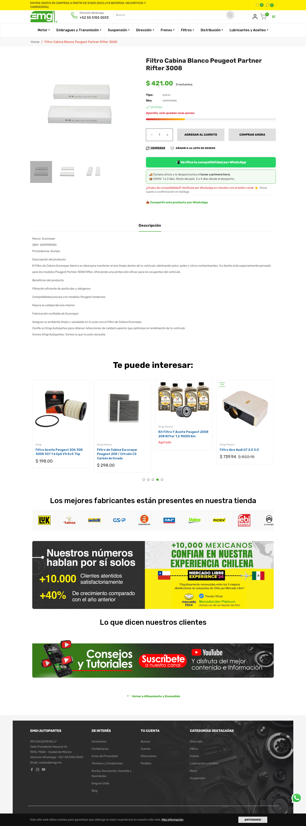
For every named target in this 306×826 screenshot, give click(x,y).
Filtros (194, 749)
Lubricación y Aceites (204, 763)
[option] (61, 428)
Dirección (196, 741)
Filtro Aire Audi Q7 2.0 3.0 (239, 450)
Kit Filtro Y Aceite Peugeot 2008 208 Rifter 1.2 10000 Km (183, 434)
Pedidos (146, 763)
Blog (94, 790)
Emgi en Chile (100, 783)
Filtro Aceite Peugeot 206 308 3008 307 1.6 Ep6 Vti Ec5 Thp (59, 452)
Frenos (194, 756)
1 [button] (144, 480)
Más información (172, 819)
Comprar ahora (252, 134)
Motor (194, 771)
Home (35, 42)
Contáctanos (100, 749)
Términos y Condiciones (107, 763)
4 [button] (157, 480)
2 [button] (148, 480)
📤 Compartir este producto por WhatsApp (177, 202)
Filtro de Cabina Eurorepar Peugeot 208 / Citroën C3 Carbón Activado (117, 454)
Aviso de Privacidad (105, 756)
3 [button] (153, 480)
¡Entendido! (253, 819)
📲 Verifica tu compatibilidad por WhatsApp (211, 162)
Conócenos (99, 741)
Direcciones (149, 756)
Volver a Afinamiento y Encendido (155, 696)
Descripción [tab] (150, 225)
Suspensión (197, 778)
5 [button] (162, 480)
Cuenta (145, 749)
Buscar (145, 741)
